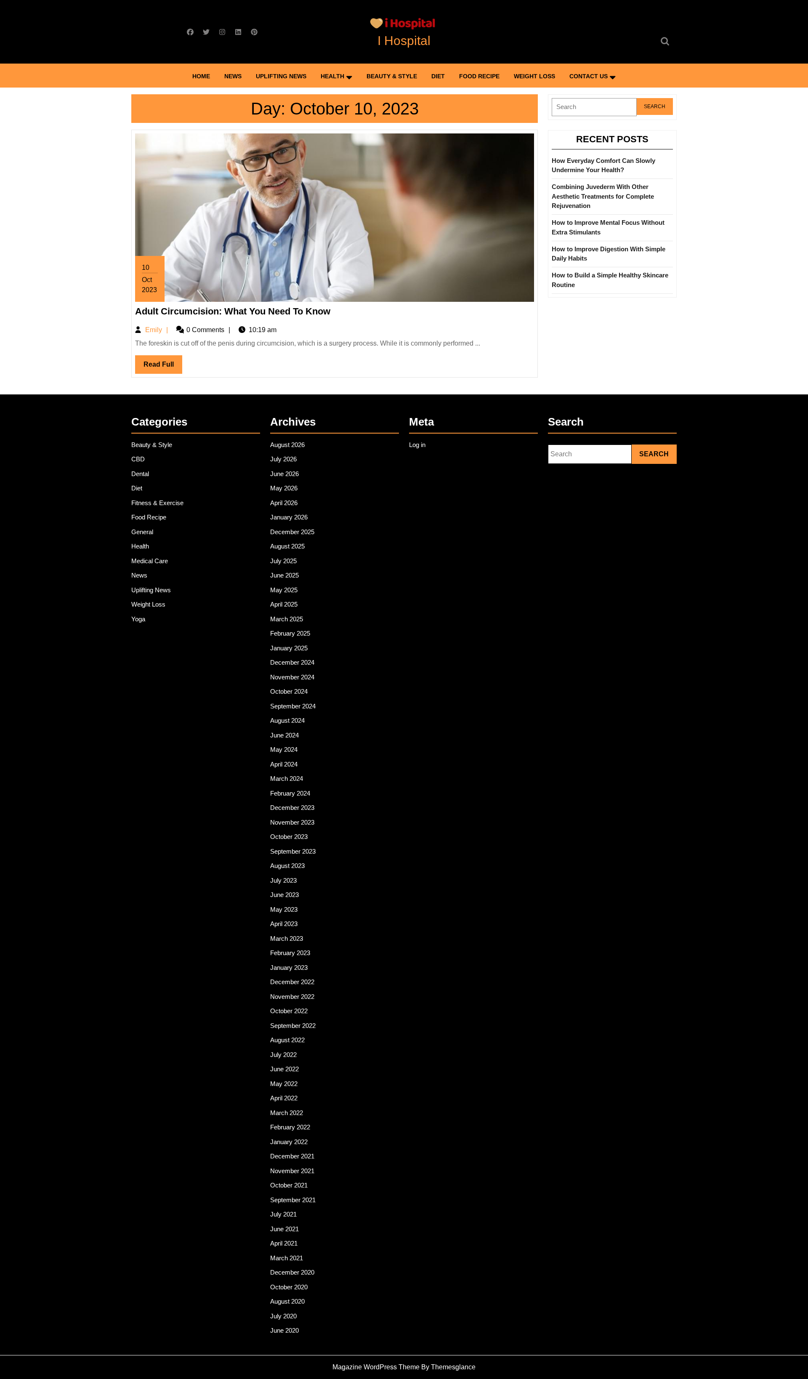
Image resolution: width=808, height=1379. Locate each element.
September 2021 (293, 1199)
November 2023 (292, 822)
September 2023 (293, 851)
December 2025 (292, 531)
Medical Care (149, 560)
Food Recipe (479, 76)
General (142, 531)
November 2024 (292, 677)
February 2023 (290, 952)
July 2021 (283, 1214)
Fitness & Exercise (157, 502)
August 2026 (287, 444)
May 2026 (284, 488)
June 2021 (284, 1229)
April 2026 (284, 502)
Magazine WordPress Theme (376, 1367)
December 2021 (292, 1156)
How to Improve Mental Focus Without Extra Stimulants (608, 227)
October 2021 (289, 1185)
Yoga (138, 619)
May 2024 (284, 749)
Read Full (163, 367)
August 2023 (287, 865)
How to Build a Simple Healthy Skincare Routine (610, 280)
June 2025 (284, 575)
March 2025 (286, 619)
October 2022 (289, 1010)
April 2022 (284, 1098)
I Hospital (404, 41)
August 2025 (287, 546)
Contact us (588, 76)
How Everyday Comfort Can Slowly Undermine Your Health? (603, 165)
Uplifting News (281, 76)
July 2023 (283, 880)
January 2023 (289, 967)
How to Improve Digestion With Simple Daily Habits (608, 253)
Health (332, 76)
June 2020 (284, 1330)
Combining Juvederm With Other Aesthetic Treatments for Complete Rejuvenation (603, 196)
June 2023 (284, 894)
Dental (140, 473)
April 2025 (284, 604)
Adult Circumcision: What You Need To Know (232, 311)
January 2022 (289, 1141)
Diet (438, 76)
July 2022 (283, 1054)
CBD (138, 459)
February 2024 (290, 793)
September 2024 (293, 706)
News (233, 76)
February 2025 (290, 633)
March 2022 (286, 1112)
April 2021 (284, 1243)
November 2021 (292, 1170)
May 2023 (284, 909)
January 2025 (289, 648)
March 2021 (286, 1258)
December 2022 (292, 981)
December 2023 (292, 807)
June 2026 (284, 473)
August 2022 (287, 1040)
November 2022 (292, 996)
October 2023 (289, 836)
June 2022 (284, 1069)
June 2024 (284, 735)
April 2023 (284, 923)
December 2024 (292, 662)
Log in (417, 444)
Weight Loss (534, 76)
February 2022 (290, 1127)
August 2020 (287, 1301)
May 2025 (284, 590)
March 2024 (286, 778)
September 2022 (293, 1025)
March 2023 (286, 938)
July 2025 (283, 560)
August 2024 (287, 720)
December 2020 (292, 1272)
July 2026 (283, 459)
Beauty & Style (392, 76)
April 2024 (284, 764)
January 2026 (289, 517)
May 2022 (284, 1083)
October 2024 (289, 691)
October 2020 (289, 1287)
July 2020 (283, 1316)
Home (201, 76)
